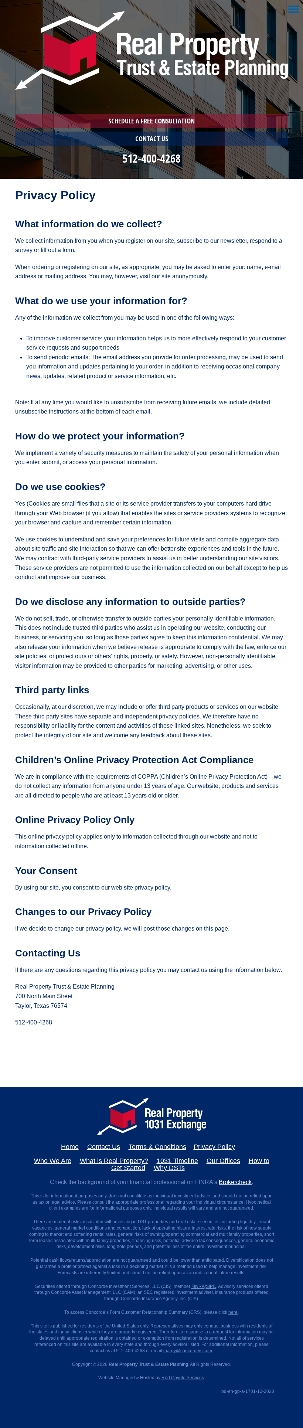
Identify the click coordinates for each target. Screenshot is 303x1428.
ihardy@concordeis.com (187, 1350)
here (233, 1312)
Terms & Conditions (157, 1146)
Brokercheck (235, 1182)
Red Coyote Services (182, 1377)
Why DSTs (169, 1168)
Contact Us (151, 138)
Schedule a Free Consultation (151, 120)
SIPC (211, 1286)
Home (70, 1146)
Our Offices (223, 1160)
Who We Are (52, 1160)
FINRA (198, 1286)
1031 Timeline (177, 1160)
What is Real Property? (114, 1160)
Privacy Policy (214, 1146)
